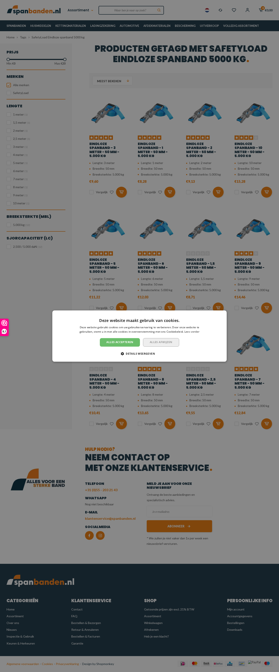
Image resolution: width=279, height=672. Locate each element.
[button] (139, 353)
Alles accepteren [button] (119, 342)
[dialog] (139, 336)
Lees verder (191, 331)
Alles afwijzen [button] (161, 342)
